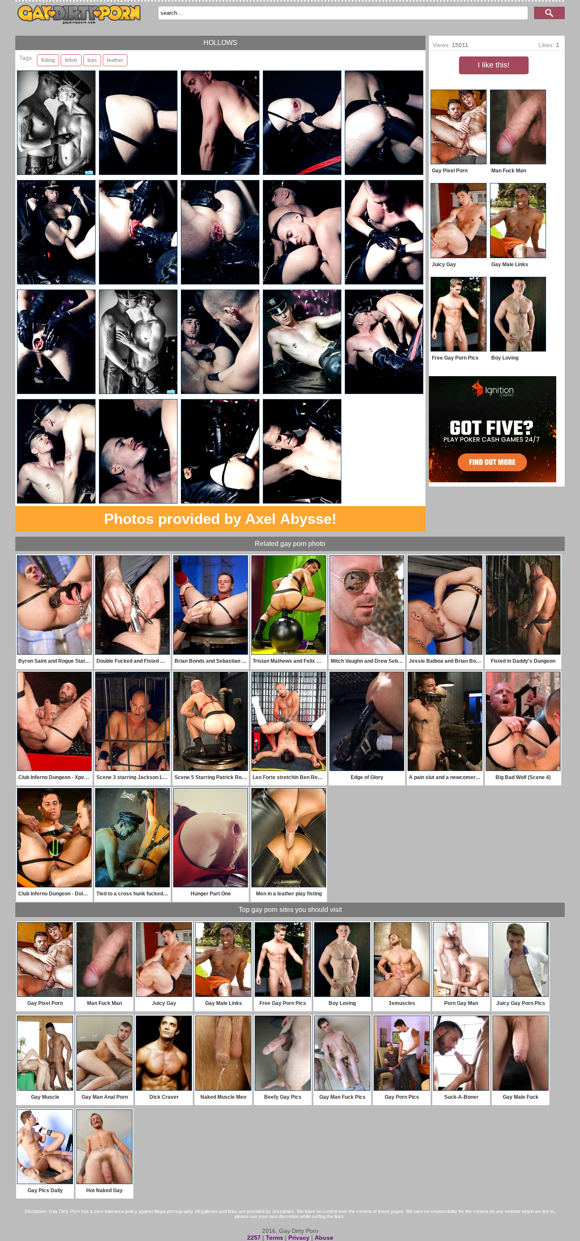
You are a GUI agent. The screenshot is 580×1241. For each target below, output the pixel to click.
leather (115, 60)
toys (92, 60)
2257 (254, 1237)
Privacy (299, 1237)
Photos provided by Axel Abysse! (220, 518)
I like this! (494, 65)
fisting (48, 60)
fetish (71, 60)
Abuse (324, 1237)
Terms (274, 1237)
